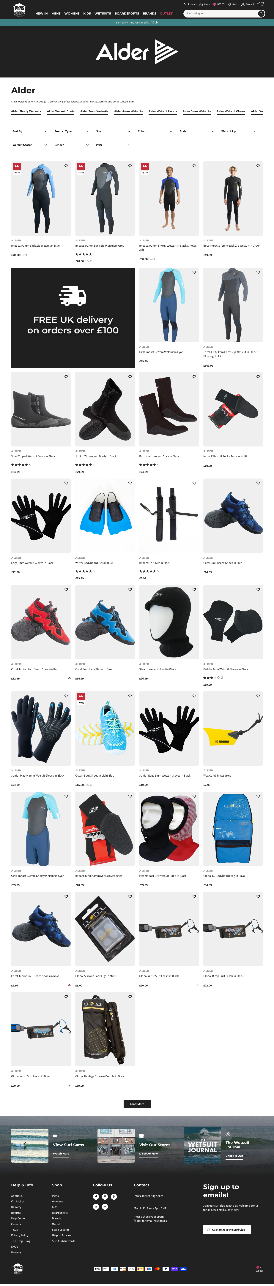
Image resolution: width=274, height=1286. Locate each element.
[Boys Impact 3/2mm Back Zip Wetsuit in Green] (233, 198)
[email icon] (105, 1209)
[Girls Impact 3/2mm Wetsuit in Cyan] (169, 305)
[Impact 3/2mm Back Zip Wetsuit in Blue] (41, 198)
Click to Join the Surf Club (228, 1230)
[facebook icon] (96, 1199)
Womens (72, 13)
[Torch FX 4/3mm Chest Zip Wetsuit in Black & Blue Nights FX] (233, 305)
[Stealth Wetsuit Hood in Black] (169, 622)
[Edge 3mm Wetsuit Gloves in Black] (41, 516)
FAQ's (14, 1247)
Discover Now (148, 1153)
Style (183, 131)
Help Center (18, 1218)
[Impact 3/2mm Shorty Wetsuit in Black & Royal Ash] (169, 198)
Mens (56, 13)
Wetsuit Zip (228, 131)
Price (99, 145)
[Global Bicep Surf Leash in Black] (233, 929)
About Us (17, 1196)
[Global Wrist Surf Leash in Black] (169, 929)
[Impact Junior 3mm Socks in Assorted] (105, 829)
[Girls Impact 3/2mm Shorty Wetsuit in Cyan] (41, 829)
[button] (66, 166)
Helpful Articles (61, 1235)
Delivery (16, 1207)
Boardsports (127, 13)
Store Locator (60, 1230)
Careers (16, 1224)
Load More (137, 1104)
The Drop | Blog (20, 1241)
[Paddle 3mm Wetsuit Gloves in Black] (233, 622)
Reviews (16, 1252)
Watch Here (61, 1153)
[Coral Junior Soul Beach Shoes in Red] (41, 622)
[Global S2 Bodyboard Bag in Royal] (233, 829)
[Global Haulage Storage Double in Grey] (105, 1029)
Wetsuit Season (22, 145)
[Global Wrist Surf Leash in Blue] (197, 984)
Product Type (63, 131)
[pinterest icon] (114, 1199)
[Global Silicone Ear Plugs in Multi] (105, 929)
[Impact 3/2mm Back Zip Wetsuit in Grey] (105, 198)
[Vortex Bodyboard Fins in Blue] (105, 516)
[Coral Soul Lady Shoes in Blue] (105, 622)
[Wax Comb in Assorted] (233, 728)
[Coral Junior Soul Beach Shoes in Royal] (69, 678)
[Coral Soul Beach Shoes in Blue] (233, 516)
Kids (87, 13)
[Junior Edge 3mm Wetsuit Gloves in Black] (169, 728)
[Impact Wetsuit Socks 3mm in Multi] (233, 409)
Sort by (17, 131)
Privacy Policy (19, 1235)
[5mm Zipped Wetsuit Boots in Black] (41, 409)
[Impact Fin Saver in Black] (169, 516)
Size (98, 131)
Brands (149, 13)
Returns (16, 1213)
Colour (142, 131)
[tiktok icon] (96, 1209)
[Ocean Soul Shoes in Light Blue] (105, 728)
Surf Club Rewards (63, 1241)
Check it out (234, 1155)
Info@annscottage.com (148, 1196)
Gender (59, 145)
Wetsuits (103, 13)
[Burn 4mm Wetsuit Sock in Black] (169, 409)
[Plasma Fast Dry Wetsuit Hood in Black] (169, 829)
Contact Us (18, 1201)
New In (41, 13)
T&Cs (14, 1230)
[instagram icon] (105, 1199)
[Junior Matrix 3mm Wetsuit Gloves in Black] (41, 728)
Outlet (166, 13)
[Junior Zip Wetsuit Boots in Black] (105, 409)
